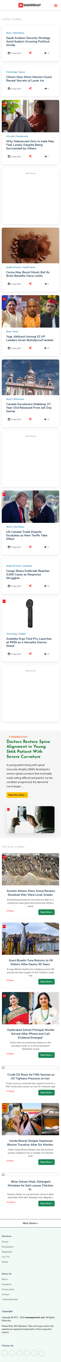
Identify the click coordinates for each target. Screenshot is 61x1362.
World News (18, 33)
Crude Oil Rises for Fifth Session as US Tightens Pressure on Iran (30, 1076)
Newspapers (7, 1247)
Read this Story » (17, 795)
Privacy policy (8, 1289)
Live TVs (6, 1257)
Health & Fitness (13, 267)
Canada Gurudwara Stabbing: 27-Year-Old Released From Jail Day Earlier (29, 407)
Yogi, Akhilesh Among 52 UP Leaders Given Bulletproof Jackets (29, 338)
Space (22, 72)
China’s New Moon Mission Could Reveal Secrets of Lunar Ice (29, 79)
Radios (5, 1262)
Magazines (7, 1252)
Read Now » (46, 912)
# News (10, 911)
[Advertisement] (31, 198)
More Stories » (30, 1223)
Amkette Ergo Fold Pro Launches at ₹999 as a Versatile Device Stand (29, 642)
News (8, 33)
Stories (5, 1242)
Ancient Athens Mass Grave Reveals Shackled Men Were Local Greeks (31, 893)
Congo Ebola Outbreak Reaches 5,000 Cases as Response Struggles (28, 574)
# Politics (10, 1202)
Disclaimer (7, 1284)
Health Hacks (29, 267)
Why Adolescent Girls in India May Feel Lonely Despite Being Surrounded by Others (30, 144)
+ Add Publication (10, 1299)
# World (10, 1091)
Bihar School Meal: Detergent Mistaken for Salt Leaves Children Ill (30, 1185)
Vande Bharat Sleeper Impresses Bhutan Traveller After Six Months (30, 1143)
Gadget (22, 634)
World (9, 399)
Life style (10, 136)
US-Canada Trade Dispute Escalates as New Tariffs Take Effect (26, 535)
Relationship (22, 136)
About (5, 1279)
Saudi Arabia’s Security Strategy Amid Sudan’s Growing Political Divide (28, 41)
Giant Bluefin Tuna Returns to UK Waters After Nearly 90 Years (31, 962)
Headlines (27, 566)
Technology (11, 72)
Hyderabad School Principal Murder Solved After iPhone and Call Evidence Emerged (30, 1034)
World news (18, 399)
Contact (5, 1294)
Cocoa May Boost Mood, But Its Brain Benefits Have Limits (28, 274)
